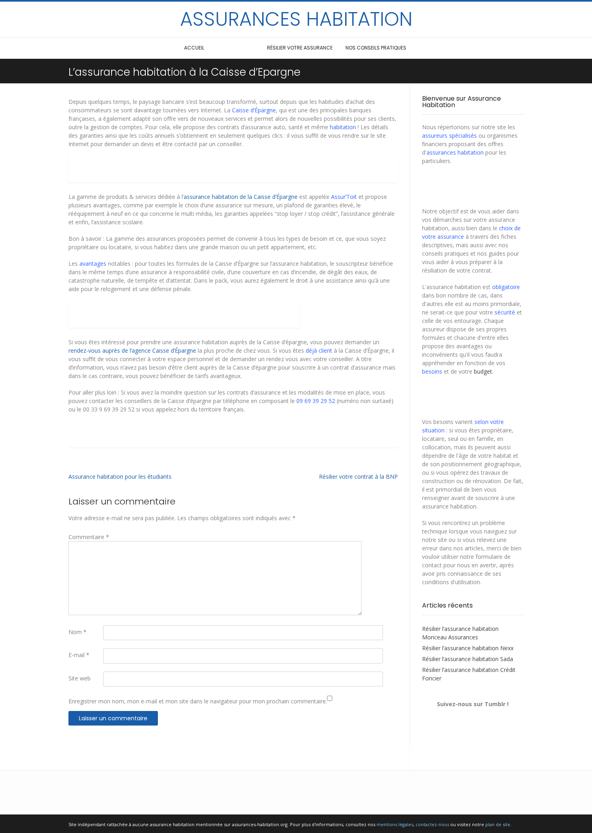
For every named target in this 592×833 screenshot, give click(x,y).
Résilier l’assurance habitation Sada (467, 659)
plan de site (497, 824)
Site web (79, 678)
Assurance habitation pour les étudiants (120, 476)
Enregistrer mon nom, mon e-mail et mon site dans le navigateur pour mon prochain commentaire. (197, 701)
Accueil (194, 47)
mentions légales (395, 824)
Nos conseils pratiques (376, 47)
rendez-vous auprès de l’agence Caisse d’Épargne (132, 350)
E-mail (78, 655)
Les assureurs (235, 47)
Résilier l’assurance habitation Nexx (467, 648)
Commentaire (88, 537)
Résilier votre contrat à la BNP (358, 476)
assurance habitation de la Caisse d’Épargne (241, 196)
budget (483, 371)
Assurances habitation (296, 19)
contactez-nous (432, 824)
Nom (77, 632)
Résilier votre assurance (300, 47)
